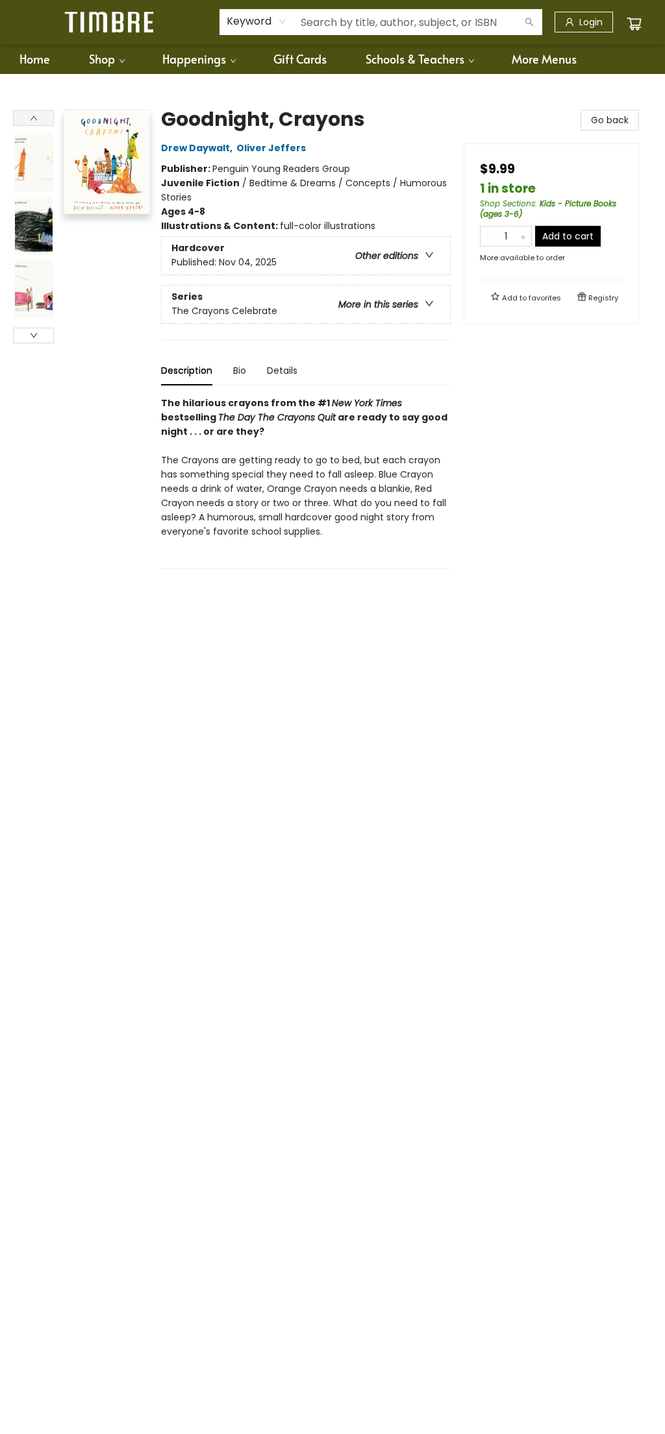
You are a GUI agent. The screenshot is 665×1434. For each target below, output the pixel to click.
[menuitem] (34, 59)
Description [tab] (186, 370)
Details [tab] (282, 370)
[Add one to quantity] (523, 236)
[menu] (332, 59)
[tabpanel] (306, 482)
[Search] (529, 22)
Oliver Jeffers (271, 147)
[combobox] (257, 21)
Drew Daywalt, (197, 147)
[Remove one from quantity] (489, 236)
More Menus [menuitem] (544, 59)
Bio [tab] (239, 370)
